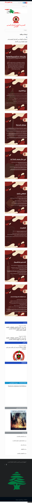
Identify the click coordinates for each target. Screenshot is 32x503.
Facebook (6, 464)
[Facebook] (25, 2)
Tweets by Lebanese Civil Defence (17, 386)
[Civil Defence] (16, 20)
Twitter (23, 2)
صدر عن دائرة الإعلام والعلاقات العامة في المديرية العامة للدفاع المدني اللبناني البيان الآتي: (16, 329)
